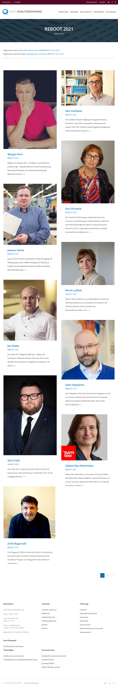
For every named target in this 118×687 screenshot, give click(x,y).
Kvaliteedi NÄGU (48, 663)
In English (17, 2)
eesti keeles (6, 2)
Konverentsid (85, 625)
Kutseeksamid (85, 632)
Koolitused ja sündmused (13, 656)
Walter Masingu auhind (51, 667)
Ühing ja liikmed (91, 2)
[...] (23, 174)
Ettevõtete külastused (88, 613)
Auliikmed (46, 613)
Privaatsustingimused (31, 683)
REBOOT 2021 (13, 158)
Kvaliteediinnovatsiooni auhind (54, 656)
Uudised (83, 610)
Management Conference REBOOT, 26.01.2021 (45, 54)
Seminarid (84, 617)
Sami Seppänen (84, 349)
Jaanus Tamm (26, 214)
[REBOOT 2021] (30, 109)
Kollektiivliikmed (48, 617)
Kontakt (102, 2)
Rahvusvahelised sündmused (91, 628)
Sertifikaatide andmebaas (13, 646)
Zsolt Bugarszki (26, 512)
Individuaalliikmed (49, 621)
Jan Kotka (26, 310)
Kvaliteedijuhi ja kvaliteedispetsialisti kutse (20, 659)
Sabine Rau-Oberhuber (84, 437)
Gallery (33, 109)
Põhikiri (45, 628)
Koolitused (84, 621)
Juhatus (44, 625)
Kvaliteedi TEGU (48, 659)
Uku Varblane (84, 88)
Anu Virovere (84, 172)
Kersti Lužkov (84, 263)
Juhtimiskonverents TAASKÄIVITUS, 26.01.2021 (41, 50)
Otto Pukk (26, 415)
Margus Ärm (26, 109)
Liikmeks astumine (49, 610)
